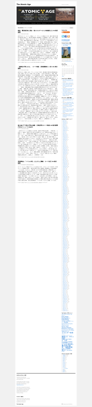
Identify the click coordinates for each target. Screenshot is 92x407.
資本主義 (68, 350)
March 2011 (64, 308)
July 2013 (64, 276)
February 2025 (65, 126)
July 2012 (64, 290)
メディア (63, 334)
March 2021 (64, 173)
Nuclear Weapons (66, 327)
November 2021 (65, 164)
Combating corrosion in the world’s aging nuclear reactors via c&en (68, 100)
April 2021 (64, 172)
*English (64, 354)
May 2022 (64, 157)
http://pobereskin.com (68, 61)
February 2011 (65, 309)
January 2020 (65, 188)
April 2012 (64, 293)
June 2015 (64, 250)
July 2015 (64, 249)
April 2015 (64, 253)
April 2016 (64, 239)
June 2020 (64, 183)
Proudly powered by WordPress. (68, 404)
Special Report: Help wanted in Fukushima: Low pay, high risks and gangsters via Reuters (68, 103)
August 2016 (65, 235)
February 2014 (65, 268)
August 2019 (65, 194)
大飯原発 (69, 343)
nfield (27, 33)
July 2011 (64, 303)
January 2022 (65, 161)
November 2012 (65, 285)
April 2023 (64, 144)
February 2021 (65, 174)
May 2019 (64, 197)
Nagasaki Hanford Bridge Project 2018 (59, 23)
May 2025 (64, 125)
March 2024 (64, 133)
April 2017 (64, 226)
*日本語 (22, 62)
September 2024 (65, 130)
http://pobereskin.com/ (20, 384)
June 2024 (64, 132)
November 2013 (65, 272)
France (73, 321)
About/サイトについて (26, 23)
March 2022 (64, 159)
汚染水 (63, 348)
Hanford (63, 322)
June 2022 (64, 156)
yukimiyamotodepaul (30, 164)
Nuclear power (66, 325)
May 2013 (64, 279)
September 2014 (65, 261)
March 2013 (64, 281)
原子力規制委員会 (65, 341)
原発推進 (70, 341)
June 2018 (64, 210)
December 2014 (65, 257)
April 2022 (64, 158)
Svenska (64, 364)
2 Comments (42, 120)
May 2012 (64, 292)
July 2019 (64, 195)
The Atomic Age (24, 4)
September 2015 (65, 247)
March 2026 (64, 121)
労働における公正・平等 (67, 339)
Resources (39, 23)
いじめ (28, 120)
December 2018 (65, 203)
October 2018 (65, 205)
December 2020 (65, 176)
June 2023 (64, 142)
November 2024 (65, 128)
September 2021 (65, 166)
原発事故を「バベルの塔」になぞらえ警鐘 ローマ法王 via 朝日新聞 (37, 162)
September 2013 (65, 274)
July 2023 (64, 141)
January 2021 (65, 175)
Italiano (64, 360)
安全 (71, 343)
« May (63, 76)
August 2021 (65, 167)
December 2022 (65, 149)
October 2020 (65, 178)
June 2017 (64, 223)
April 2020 (64, 185)
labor (63, 325)
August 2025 (65, 123)
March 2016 (64, 240)
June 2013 (64, 277)
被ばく (64, 350)
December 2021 (65, 163)
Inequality (71, 323)
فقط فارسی (66, 368)
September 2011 (65, 301)
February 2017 (65, 228)
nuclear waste (65, 326)
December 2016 (65, 230)
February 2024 (65, 134)
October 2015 (65, 246)
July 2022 (64, 155)
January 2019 (65, 202)
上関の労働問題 (65, 45)
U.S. (66, 331)
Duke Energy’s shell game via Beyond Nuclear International (68, 106)
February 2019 (65, 201)
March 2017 (64, 227)
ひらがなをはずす (66, 40)
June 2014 (64, 264)
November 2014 (65, 258)
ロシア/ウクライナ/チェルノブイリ (67, 335)
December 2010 (65, 310)
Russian (64, 363)
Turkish (64, 366)
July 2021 (64, 168)
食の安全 (63, 351)
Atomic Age (69, 314)
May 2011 (64, 306)
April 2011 (64, 307)
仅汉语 (64, 370)
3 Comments (42, 62)
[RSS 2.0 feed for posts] (66, 33)
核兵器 (38, 62)
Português (64, 362)
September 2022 (65, 152)
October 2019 (65, 192)
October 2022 (65, 151)
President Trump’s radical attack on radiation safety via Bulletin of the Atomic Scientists (68, 89)
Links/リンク (70, 23)
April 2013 (64, 280)
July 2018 (64, 209)
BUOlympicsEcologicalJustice (67, 44)
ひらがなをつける (66, 39)
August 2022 (65, 153)
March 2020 (64, 186)
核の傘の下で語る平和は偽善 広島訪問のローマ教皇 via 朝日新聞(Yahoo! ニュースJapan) (38, 126)
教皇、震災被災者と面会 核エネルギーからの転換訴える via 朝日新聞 (38, 31)
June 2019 (64, 196)
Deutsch (64, 357)
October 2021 (65, 165)
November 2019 (65, 191)
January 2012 (65, 297)
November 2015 (65, 245)
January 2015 (65, 256)
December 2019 (65, 190)
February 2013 (65, 282)
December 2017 (65, 217)
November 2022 (65, 150)
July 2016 (64, 236)
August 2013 (65, 275)
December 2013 (65, 271)
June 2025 (64, 124)
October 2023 (65, 138)
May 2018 (64, 211)
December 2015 (65, 244)
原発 (34, 62)
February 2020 (65, 187)
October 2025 (65, 122)
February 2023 (65, 147)
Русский (64, 367)
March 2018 (64, 213)
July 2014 (64, 263)
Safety (72, 330)
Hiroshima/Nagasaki (65, 323)
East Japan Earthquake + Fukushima (66, 317)
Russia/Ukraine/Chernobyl (66, 330)
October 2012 (65, 287)
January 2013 (65, 283)
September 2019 (65, 193)
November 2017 (65, 218)
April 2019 (64, 199)
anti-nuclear (64, 314)
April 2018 (64, 212)
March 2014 (64, 267)
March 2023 (64, 146)
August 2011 (65, 302)
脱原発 (68, 349)
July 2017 (64, 222)
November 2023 (65, 137)
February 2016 (65, 241)
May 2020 (64, 184)
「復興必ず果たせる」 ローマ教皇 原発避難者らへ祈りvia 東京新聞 (37, 67)
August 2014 (65, 262)
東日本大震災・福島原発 (37, 182)
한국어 (64, 371)
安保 (36, 62)
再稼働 (63, 338)
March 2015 (64, 254)
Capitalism (63, 315)
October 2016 (65, 232)
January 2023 (65, 148)
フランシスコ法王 (30, 62)
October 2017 (65, 219)
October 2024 (65, 129)
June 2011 (64, 305)
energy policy (66, 321)
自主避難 (37, 120)
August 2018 (65, 208)
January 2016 (65, 243)
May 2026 (64, 120)
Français (64, 359)
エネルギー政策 (67, 332)
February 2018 (65, 214)
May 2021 (64, 170)
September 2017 (65, 220)
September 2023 (65, 139)
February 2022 (65, 160)
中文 (63, 369)
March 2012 (64, 294)
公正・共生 (68, 336)
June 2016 (64, 237)
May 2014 (64, 265)
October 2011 (65, 300)
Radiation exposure (67, 329)
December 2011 (65, 298)
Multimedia (34, 23)
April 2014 (64, 266)
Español (64, 358)
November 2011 (65, 299)
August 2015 (65, 248)
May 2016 (64, 238)
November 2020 (65, 177)
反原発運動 (65, 343)
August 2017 (65, 221)
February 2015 (65, 255)
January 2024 (65, 135)
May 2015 (64, 252)
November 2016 (65, 231)
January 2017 (65, 229)
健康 (63, 336)
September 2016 (65, 234)
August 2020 (65, 181)
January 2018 (65, 215)
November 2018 (65, 204)
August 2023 (65, 140)
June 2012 (64, 291)
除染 (71, 350)
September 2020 (65, 179)
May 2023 (64, 143)
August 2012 (65, 289)
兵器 (73, 336)
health (66, 322)
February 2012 (65, 296)
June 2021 (64, 169)
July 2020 (64, 182)
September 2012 (65, 288)
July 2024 (64, 131)
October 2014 (65, 259)
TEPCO (63, 331)
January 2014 (65, 270)
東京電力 (70, 344)
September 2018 (65, 206)
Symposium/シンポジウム (46, 23)
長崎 (38, 156)
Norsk (64, 361)
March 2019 (64, 200)
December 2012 (65, 284)
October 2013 (65, 273)
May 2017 (64, 225)
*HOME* (19, 23)
